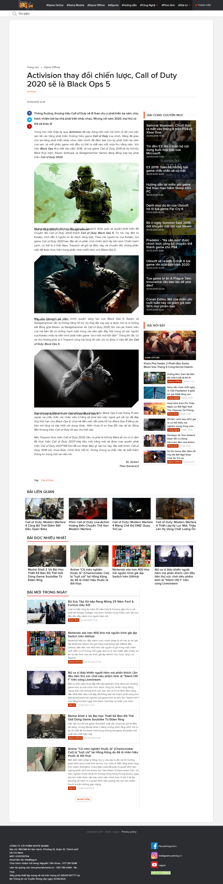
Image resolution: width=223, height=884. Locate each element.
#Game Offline (96, 5)
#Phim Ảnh (168, 5)
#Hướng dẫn (129, 5)
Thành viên (204, 5)
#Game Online (54, 5)
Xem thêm (84, 799)
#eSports (113, 5)
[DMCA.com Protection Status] (162, 872)
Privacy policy (129, 831)
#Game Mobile (75, 5)
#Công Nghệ (148, 5)
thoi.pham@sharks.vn (42, 867)
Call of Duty (47, 480)
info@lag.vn (31, 859)
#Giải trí (183, 5)
